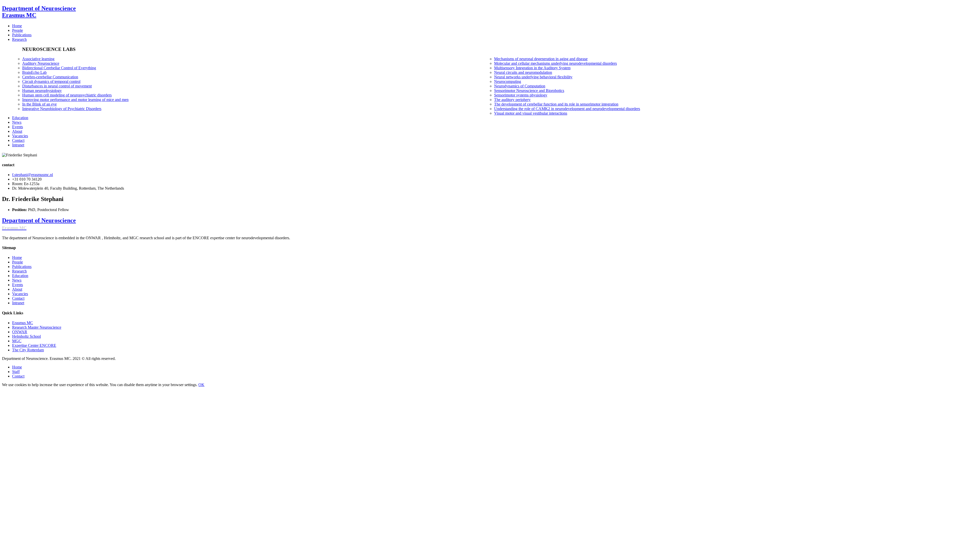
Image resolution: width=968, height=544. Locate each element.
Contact (18, 298)
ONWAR (19, 332)
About (17, 289)
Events (17, 285)
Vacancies (20, 294)
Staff (16, 371)
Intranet (18, 303)
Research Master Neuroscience (36, 327)
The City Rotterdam (28, 350)
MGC (16, 341)
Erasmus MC (22, 323)
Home (17, 257)
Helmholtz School (26, 336)
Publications (22, 266)
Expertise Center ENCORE (34, 345)
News (16, 280)
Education (20, 276)
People (17, 262)
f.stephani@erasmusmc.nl (32, 175)
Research (19, 271)
